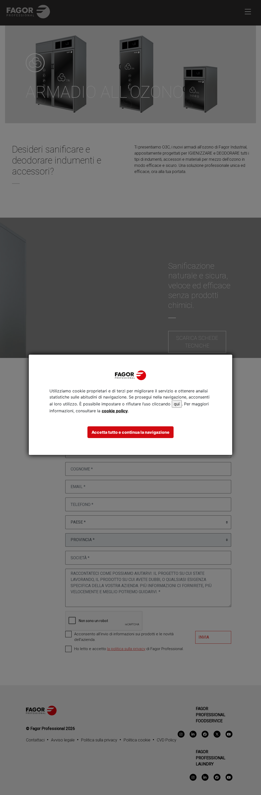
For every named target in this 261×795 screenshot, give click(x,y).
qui (177, 403)
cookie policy (115, 410)
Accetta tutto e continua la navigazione (130, 432)
